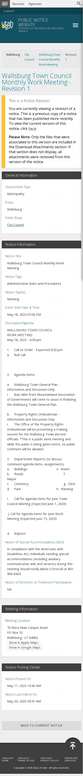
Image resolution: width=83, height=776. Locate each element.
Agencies (35, 4)
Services (18, 4)
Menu (75, 25)
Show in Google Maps (25, 647)
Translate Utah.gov (70, 759)
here (32, 128)
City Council (29, 57)
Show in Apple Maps (23, 642)
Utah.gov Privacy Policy (49, 759)
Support (9, 11)
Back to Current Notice (41, 725)
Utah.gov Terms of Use (26, 759)
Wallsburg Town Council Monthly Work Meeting (49, 59)
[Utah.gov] (5, 4)
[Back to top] (72, 745)
